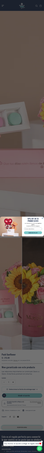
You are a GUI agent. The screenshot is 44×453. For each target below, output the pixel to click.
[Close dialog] (42, 218)
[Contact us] (39, 448)
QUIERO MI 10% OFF (33, 233)
